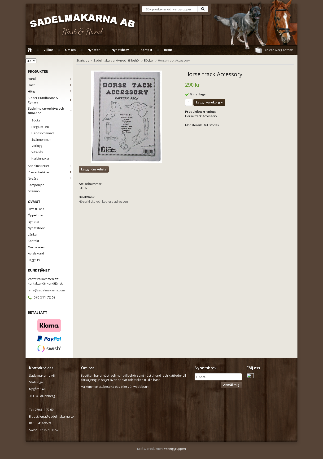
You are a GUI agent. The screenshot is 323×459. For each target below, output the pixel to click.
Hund (32, 78)
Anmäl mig (231, 385)
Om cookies (36, 247)
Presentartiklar (38, 172)
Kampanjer (36, 185)
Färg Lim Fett (40, 127)
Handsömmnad (42, 133)
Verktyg (36, 145)
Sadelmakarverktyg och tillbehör (46, 110)
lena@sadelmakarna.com (46, 290)
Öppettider (36, 215)
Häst (31, 85)
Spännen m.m (41, 139)
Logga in (34, 260)
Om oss (70, 50)
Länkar (33, 234)
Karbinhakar (40, 158)
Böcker (36, 120)
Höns (31, 91)
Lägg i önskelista (93, 169)
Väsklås (37, 152)
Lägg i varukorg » (209, 102)
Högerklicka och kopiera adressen (103, 201)
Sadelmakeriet (38, 166)
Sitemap (34, 191)
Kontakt (146, 50)
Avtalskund (36, 253)
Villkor (48, 50)
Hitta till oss (36, 209)
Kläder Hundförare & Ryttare (43, 100)
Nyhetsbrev (120, 50)
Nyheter (93, 50)
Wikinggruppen (175, 448)
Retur (168, 50)
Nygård (33, 178)
